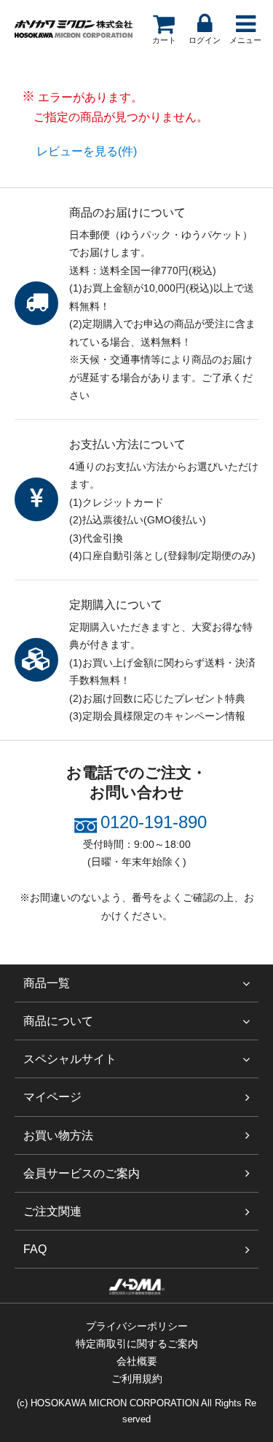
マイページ (52, 1097)
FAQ (35, 1249)
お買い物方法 (58, 1135)
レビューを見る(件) (86, 151)
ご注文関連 (52, 1211)
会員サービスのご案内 (81, 1173)
